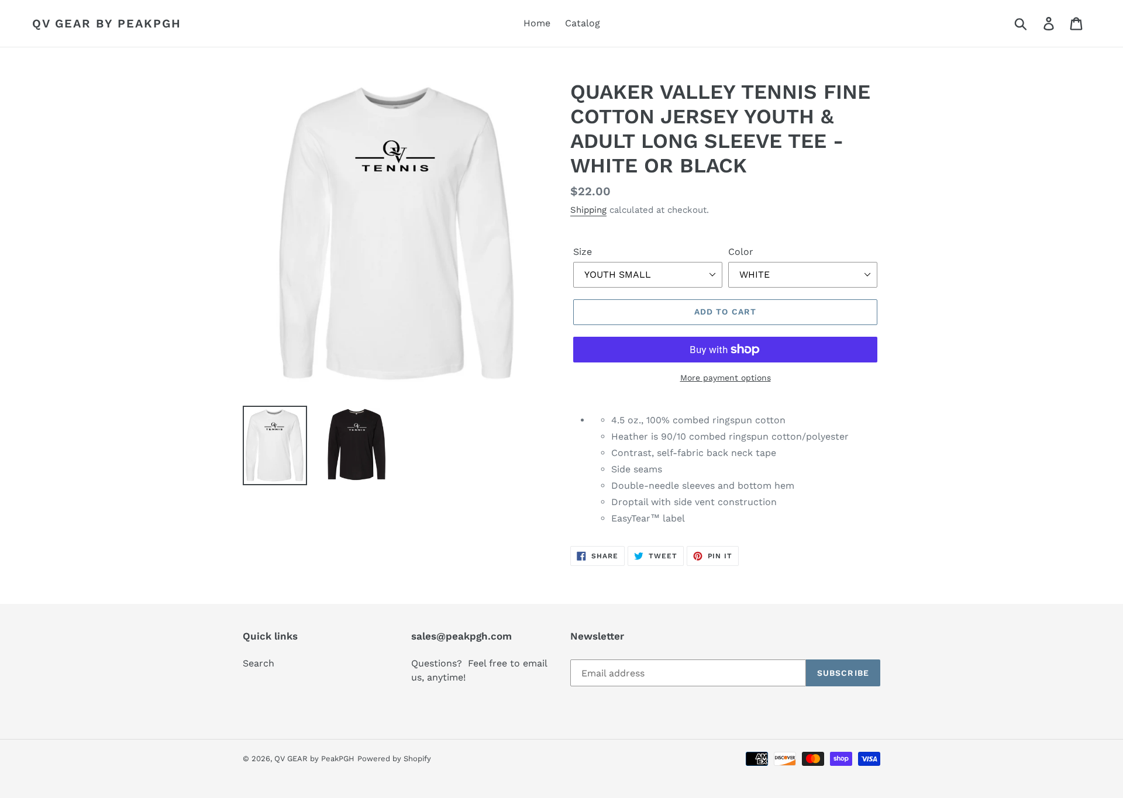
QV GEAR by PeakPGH (106, 23)
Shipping (588, 210)
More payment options (725, 377)
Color (740, 251)
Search (258, 663)
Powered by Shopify (394, 758)
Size (582, 251)
